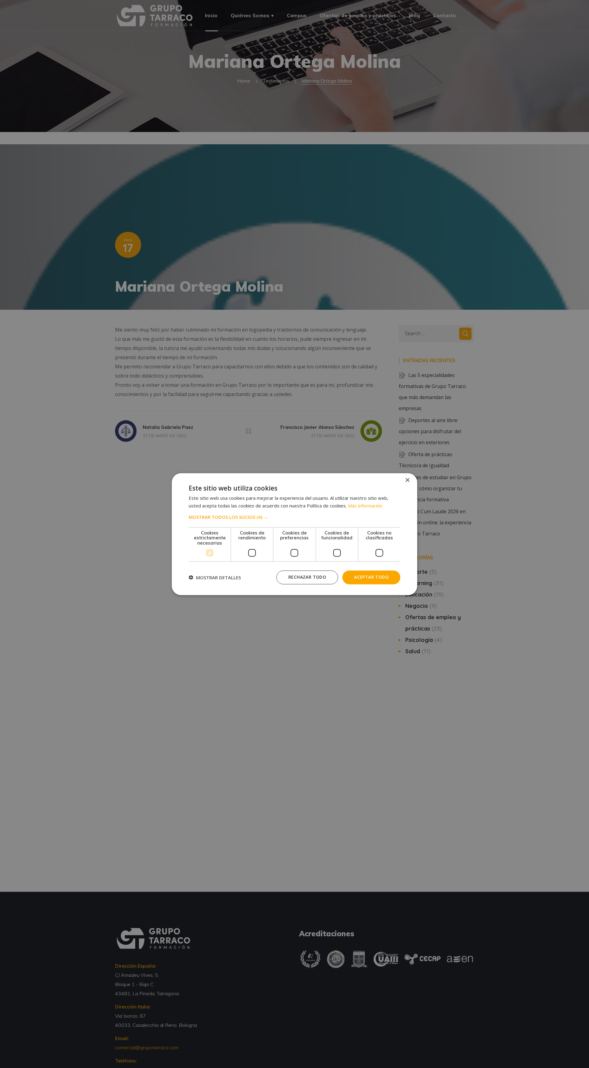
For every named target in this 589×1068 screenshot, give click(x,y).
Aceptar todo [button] (371, 577)
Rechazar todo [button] (307, 577)
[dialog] (294, 534)
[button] (294, 517)
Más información (365, 506)
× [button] (407, 480)
